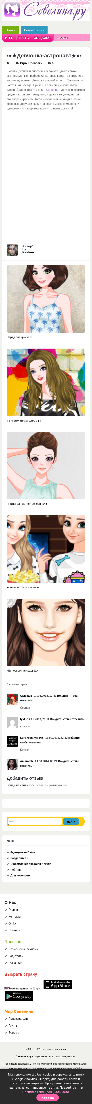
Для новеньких (20, 875)
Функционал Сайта (23, 852)
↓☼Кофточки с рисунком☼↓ (24, 420)
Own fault (26, 695)
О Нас (12, 923)
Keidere (28, 252)
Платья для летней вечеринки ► (27, 503)
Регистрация (34, 30)
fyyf (22, 719)
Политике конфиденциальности (45, 1092)
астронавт (52, 89)
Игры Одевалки (31, 63)
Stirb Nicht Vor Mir (31, 737)
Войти (10, 30)
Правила (14, 930)
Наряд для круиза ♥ (19, 337)
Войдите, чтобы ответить (67, 719)
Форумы (13, 1032)
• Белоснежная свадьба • (22, 670)
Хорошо (47, 1097)
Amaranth (26, 761)
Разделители (19, 858)
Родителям (15, 956)
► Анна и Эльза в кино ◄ (23, 587)
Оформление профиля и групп (30, 864)
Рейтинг (15, 869)
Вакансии (15, 963)
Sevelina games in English (25, 988)
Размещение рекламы (23, 949)
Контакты (14, 916)
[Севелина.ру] (46, 19)
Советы (62, 37)
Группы (13, 1025)
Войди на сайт (16, 785)
